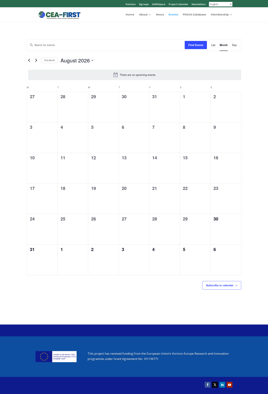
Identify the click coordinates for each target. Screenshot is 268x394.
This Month (49, 60)
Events (173, 14)
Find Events (195, 45)
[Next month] (36, 60)
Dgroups (144, 4)
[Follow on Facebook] (208, 385)
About (143, 14)
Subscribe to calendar (219, 285)
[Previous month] (29, 60)
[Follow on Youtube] (229, 385)
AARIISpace (158, 4)
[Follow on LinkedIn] (222, 385)
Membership (220, 14)
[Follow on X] (215, 385)
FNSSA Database (194, 14)
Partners (131, 4)
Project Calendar (178, 4)
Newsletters (199, 4)
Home (130, 14)
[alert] (134, 75)
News (160, 14)
